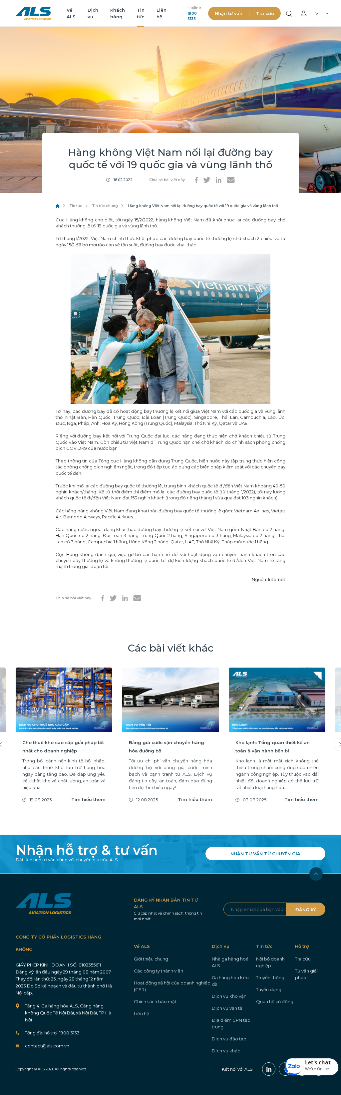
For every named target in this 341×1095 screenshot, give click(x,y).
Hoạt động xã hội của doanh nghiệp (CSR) (172, 986)
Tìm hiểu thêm (88, 799)
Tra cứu (265, 13)
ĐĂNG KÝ (305, 909)
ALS (33, 13)
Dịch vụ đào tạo (229, 1038)
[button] (311, 1066)
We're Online (317, 1069)
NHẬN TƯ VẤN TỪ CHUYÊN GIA (265, 853)
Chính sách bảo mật (155, 1001)
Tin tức (76, 205)
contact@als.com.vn (47, 1045)
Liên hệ (141, 1013)
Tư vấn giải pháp (306, 974)
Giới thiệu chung (151, 958)
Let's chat (318, 1062)
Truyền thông (270, 977)
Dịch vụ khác (226, 1050)
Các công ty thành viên (158, 970)
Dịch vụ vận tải (227, 1008)
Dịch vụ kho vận (229, 996)
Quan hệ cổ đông (274, 1001)
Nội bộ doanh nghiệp (270, 962)
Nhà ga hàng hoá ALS (230, 962)
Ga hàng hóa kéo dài (230, 981)
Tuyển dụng (268, 989)
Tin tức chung (105, 205)
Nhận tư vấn (228, 13)
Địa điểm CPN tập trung (231, 1023)
